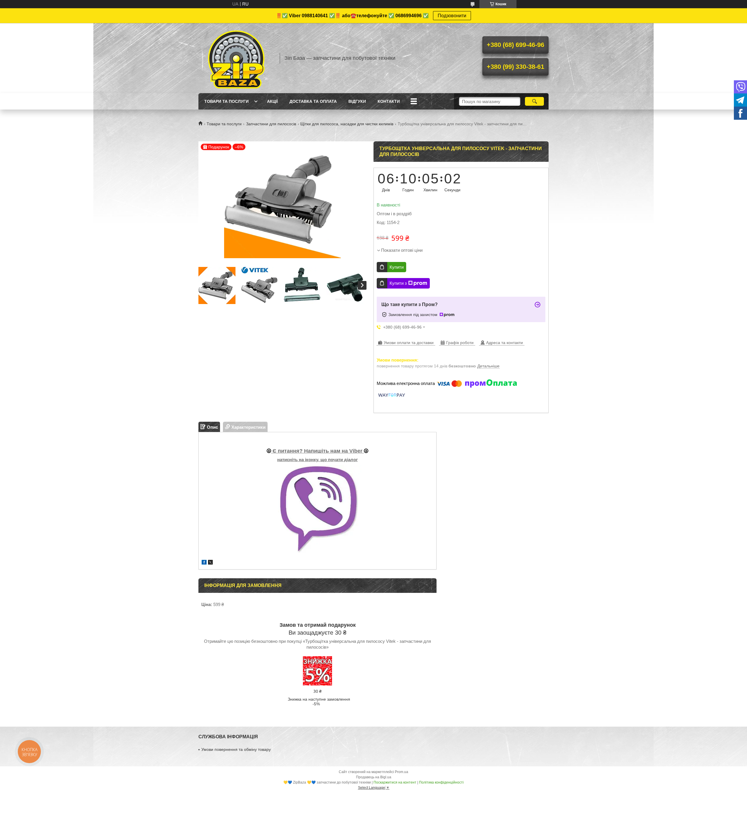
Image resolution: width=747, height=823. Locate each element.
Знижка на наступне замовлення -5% (319, 701)
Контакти (389, 101)
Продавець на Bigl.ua (373, 777)
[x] (210, 562)
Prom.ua (401, 772)
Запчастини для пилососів (271, 123)
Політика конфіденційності (441, 782)
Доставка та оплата (313, 101)
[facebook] (204, 562)
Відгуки (357, 101)
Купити (397, 267)
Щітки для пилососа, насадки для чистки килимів (346, 123)
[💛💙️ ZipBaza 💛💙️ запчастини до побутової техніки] (236, 58)
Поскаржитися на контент (395, 782)
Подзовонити (452, 15)
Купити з (398, 283)
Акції (272, 101)
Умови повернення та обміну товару (236, 749)
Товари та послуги (226, 101)
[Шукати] (534, 101)
